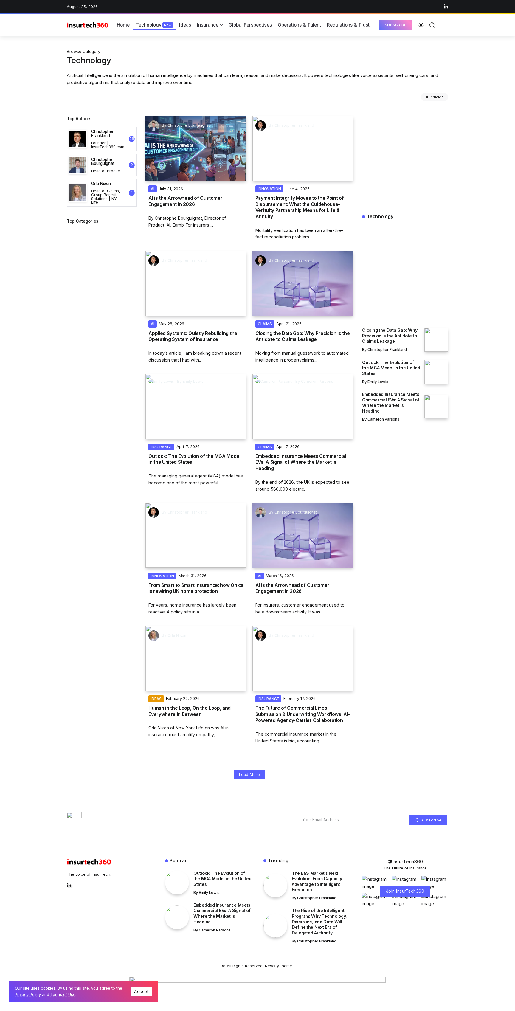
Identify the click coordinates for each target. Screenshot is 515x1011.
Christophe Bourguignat (188, 125)
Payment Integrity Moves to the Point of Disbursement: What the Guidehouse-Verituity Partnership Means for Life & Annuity (299, 207)
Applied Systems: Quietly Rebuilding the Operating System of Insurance (192, 336)
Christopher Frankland (294, 125)
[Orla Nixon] (101, 193)
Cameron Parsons (317, 381)
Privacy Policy (28, 994)
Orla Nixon (176, 635)
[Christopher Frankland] (101, 139)
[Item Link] (195, 148)
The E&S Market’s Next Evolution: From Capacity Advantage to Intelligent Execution (396, 289)
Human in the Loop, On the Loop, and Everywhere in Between (189, 711)
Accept (141, 991)
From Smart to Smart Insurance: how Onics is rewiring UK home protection (195, 588)
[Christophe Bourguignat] (101, 165)
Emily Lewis (193, 381)
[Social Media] (446, 6)
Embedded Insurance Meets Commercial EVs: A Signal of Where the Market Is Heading (300, 462)
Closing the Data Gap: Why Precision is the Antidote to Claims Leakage (302, 336)
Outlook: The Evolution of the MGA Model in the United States (194, 459)
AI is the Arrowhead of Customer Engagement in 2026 (185, 201)
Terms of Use (62, 994)
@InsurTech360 (405, 861)
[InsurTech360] (87, 25)
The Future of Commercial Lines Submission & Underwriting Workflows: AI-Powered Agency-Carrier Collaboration (302, 714)
